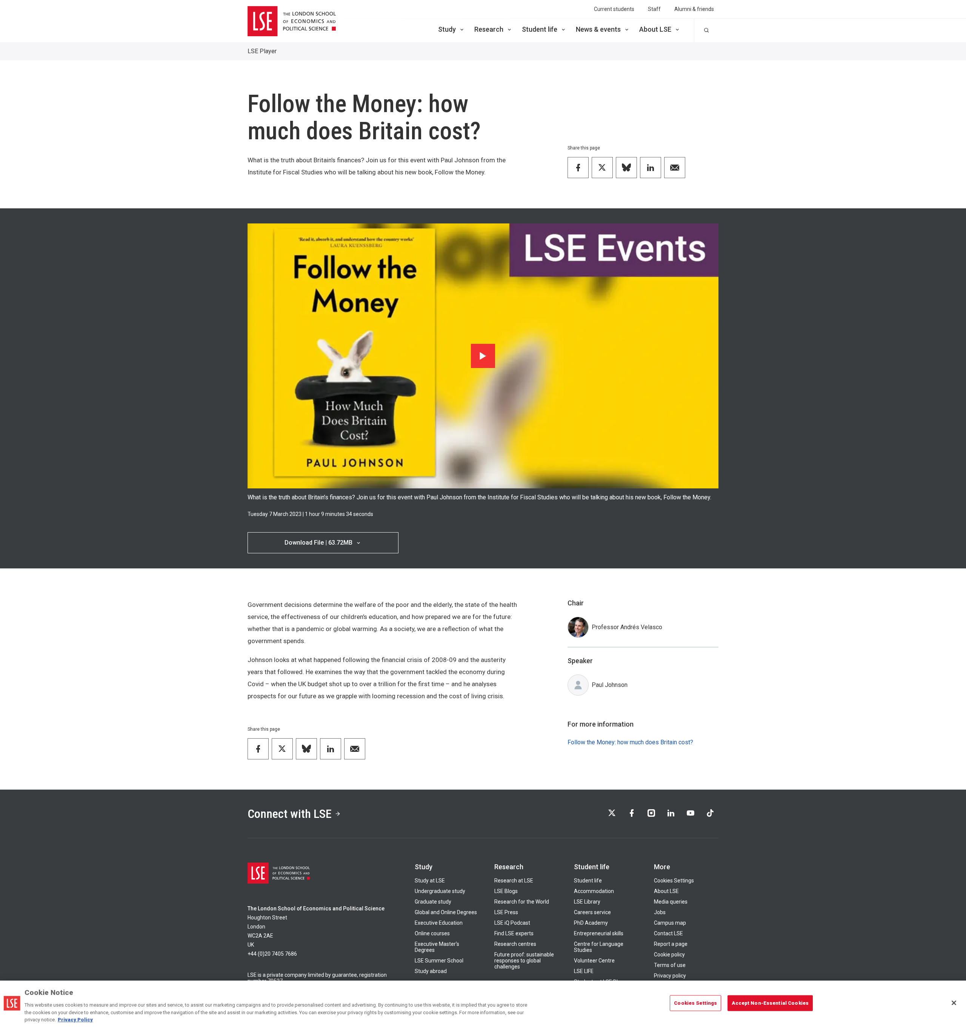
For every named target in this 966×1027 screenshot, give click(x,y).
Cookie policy (669, 955)
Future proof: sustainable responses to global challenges (524, 961)
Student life (539, 29)
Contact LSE (668, 933)
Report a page (671, 944)
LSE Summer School (439, 961)
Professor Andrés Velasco (627, 627)
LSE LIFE (584, 971)
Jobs (660, 912)
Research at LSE (513, 881)
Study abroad (431, 971)
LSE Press (506, 912)
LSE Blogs (506, 891)
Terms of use (670, 965)
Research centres (515, 944)
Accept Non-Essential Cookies (770, 1003)
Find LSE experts (514, 933)
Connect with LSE (290, 814)
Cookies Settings (674, 881)
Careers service (592, 912)
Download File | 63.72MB (318, 542)
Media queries (671, 902)
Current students (614, 9)
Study (447, 29)
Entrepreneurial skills (598, 933)
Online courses (432, 933)
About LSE (655, 29)
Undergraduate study (440, 891)
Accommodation (594, 891)
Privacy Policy (75, 1019)
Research (488, 29)
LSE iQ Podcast (512, 923)
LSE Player (262, 51)
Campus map (670, 923)
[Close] (954, 1003)
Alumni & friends (694, 9)
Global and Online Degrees (446, 912)
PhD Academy (591, 923)
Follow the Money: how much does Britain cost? (630, 742)
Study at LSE (430, 881)
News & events (598, 29)
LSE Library (587, 902)
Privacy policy (670, 976)
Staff (654, 9)
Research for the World (521, 902)
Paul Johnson (610, 684)
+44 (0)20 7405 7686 (272, 954)
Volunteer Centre (594, 961)
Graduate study (433, 902)
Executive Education (439, 923)
